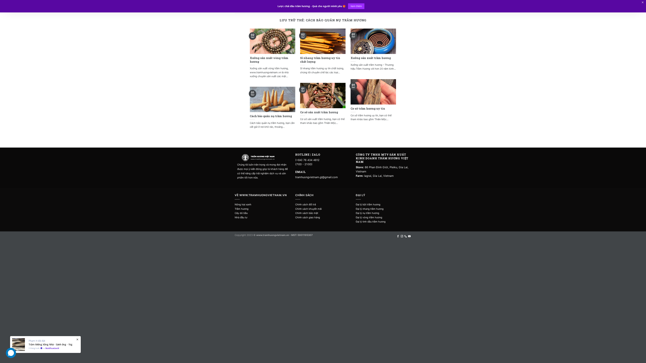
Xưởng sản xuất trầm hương (371, 58)
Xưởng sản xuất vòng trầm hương (269, 59)
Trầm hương (241, 208)
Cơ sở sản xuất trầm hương (319, 112)
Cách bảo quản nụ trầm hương (271, 116)
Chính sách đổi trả (305, 204)
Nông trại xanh (243, 204)
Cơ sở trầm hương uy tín (368, 108)
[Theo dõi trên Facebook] (398, 236)
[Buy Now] (45, 344)
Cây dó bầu (241, 213)
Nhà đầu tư (241, 217)
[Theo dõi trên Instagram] (402, 236)
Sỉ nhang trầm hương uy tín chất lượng (320, 59)
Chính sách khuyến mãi (308, 208)
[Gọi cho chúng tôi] (405, 236)
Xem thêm (356, 6)
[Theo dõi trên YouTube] (409, 236)
